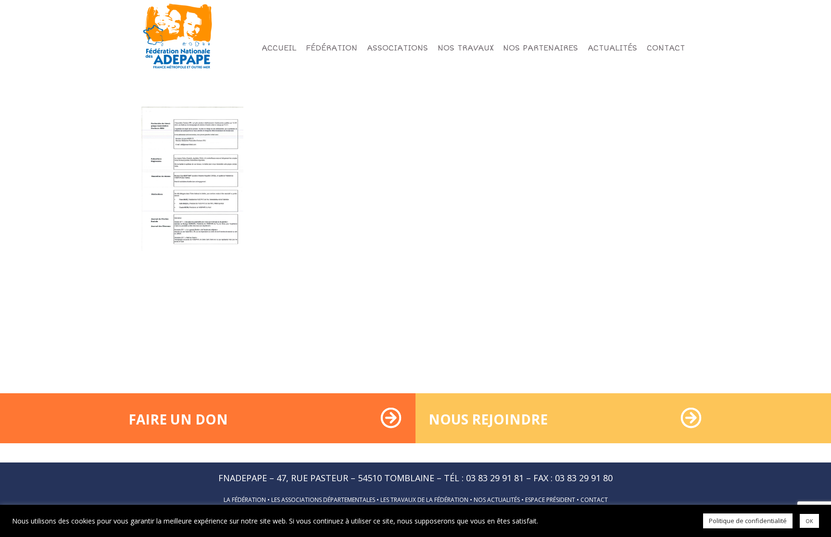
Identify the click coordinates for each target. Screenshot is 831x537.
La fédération (245, 500)
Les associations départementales (323, 500)
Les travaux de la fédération (424, 500)
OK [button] (809, 521)
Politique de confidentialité (748, 520)
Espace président (550, 500)
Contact (594, 500)
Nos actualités (497, 500)
